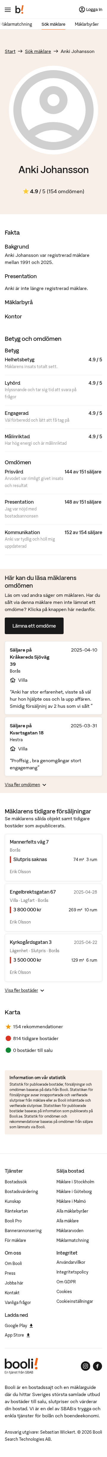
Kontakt (12, 1292)
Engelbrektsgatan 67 (33, 892)
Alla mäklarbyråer (72, 1211)
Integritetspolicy (72, 1272)
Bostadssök (16, 1181)
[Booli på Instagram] (85, 1366)
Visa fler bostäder (21, 990)
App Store (14, 1335)
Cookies (64, 1291)
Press (10, 1273)
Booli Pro (13, 1221)
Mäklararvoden (70, 1230)
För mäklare (15, 1240)
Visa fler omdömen (22, 784)
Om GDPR (66, 1281)
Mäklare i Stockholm (75, 1181)
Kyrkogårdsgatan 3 (31, 942)
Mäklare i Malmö (71, 1201)
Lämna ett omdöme (34, 626)
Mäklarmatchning (72, 1240)
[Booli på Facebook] (97, 1366)
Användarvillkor (70, 1262)
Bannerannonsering (23, 1230)
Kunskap (13, 1201)
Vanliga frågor (18, 1302)
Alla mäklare (67, 1221)
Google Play (16, 1325)
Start (10, 51)
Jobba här (14, 1283)
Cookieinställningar (74, 1301)
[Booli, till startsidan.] (19, 9)
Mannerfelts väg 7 (29, 842)
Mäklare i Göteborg (74, 1191)
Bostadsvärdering (21, 1191)
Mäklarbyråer (87, 24)
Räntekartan (16, 1211)
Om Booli (13, 1263)
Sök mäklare (53, 24)
